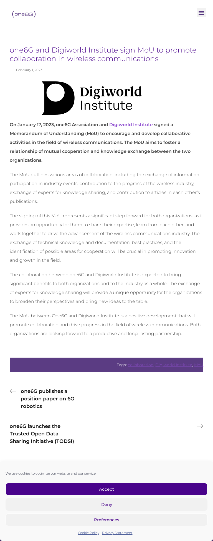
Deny (106, 504)
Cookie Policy (88, 533)
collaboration (140, 364)
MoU (198, 364)
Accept (106, 489)
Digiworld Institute (131, 124)
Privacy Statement (117, 533)
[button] (201, 12)
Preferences (106, 519)
